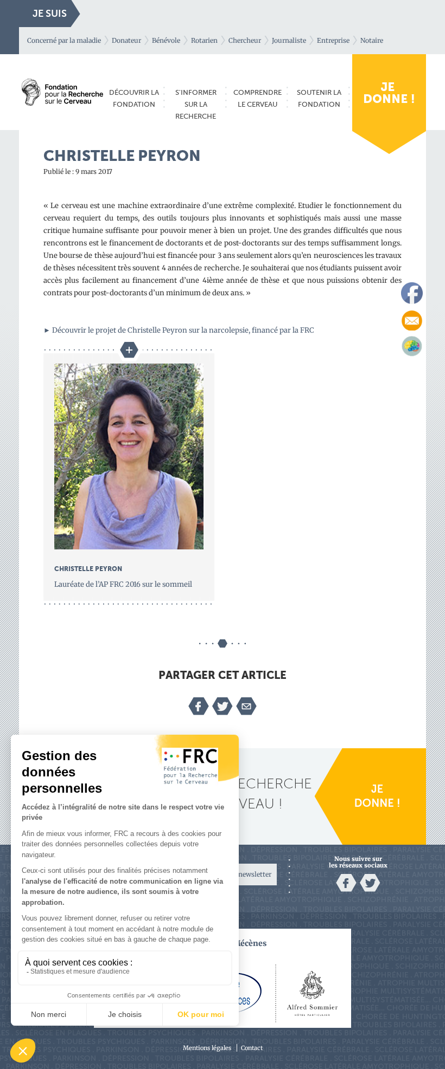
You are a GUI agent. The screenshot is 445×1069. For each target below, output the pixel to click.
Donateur (126, 40)
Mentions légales (207, 1048)
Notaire (371, 40)
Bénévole (166, 40)
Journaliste (289, 40)
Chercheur (244, 40)
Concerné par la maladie (64, 40)
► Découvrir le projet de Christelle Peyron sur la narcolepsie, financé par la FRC (178, 330)
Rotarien (204, 40)
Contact (252, 1048)
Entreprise (333, 40)
